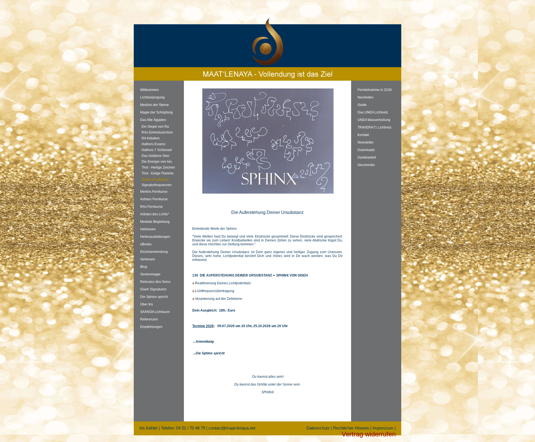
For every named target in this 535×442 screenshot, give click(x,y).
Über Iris (146, 304)
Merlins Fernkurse (153, 192)
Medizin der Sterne (154, 105)
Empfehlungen (151, 327)
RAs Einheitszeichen (157, 132)
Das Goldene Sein (155, 156)
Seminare (147, 259)
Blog (143, 267)
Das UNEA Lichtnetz (373, 112)
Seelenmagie (150, 274)
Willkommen (149, 90)
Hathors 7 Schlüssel (157, 150)
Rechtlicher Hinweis (351, 428)
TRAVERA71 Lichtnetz (374, 127)
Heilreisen (148, 229)
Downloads (366, 150)
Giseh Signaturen (153, 289)
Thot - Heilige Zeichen (158, 167)
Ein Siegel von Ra (155, 127)
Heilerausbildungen (155, 237)
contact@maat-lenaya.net (231, 428)
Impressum (383, 428)
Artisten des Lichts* (154, 214)
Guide (362, 105)
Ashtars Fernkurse (154, 199)
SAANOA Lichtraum (155, 312)
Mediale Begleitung (155, 222)
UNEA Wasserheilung (374, 120)
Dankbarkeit (367, 157)
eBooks (146, 244)
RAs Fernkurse (151, 207)
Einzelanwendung (154, 252)
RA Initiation (151, 138)
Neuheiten (365, 97)
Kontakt (363, 135)
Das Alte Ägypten (153, 120)
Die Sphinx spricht (154, 297)
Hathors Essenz (154, 144)
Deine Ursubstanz (155, 179)
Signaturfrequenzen (157, 185)
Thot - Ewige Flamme (158, 173)
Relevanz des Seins (155, 282)
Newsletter (366, 142)
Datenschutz (318, 428)
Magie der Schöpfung (156, 112)
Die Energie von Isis (157, 162)
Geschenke (366, 165)
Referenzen (149, 319)
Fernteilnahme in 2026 (375, 90)
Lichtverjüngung (152, 97)
